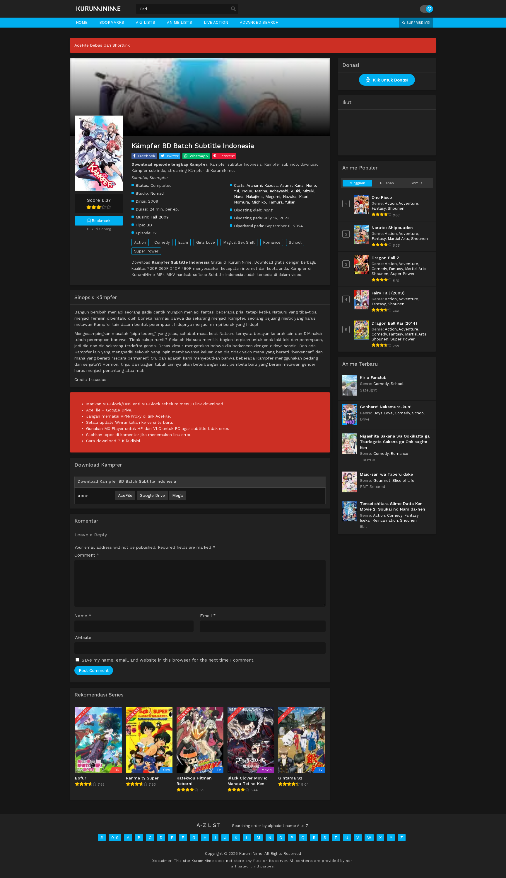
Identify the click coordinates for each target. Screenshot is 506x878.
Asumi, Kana (291, 185)
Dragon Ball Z (385, 257)
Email (208, 615)
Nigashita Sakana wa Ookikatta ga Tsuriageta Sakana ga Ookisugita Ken (395, 442)
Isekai (365, 520)
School (295, 242)
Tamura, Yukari (282, 202)
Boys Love (383, 413)
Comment (86, 555)
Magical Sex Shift (239, 242)
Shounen (396, 208)
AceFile (125, 495)
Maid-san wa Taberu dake (386, 474)
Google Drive (152, 495)
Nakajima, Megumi (263, 196)
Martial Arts (398, 238)
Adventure (408, 203)
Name (82, 615)
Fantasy (379, 208)
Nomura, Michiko (250, 202)
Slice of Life (403, 480)
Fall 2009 (160, 217)
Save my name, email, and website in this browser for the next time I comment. (168, 660)
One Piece (382, 197)
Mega (177, 495)
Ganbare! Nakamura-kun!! (386, 406)
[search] (233, 9)
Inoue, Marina (254, 191)
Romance (272, 242)
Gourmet (381, 480)
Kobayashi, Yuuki (285, 191)
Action (140, 242)
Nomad (157, 193)
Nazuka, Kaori (295, 196)
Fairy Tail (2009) (388, 293)
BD (149, 225)
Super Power (146, 251)
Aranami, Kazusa (262, 185)
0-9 (115, 837)
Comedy (162, 242)
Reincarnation (385, 520)
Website (82, 637)
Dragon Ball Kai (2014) (394, 323)
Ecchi (183, 242)
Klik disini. (131, 440)
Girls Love (205, 242)
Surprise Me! (417, 23)
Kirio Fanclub (373, 377)
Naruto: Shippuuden (392, 227)
